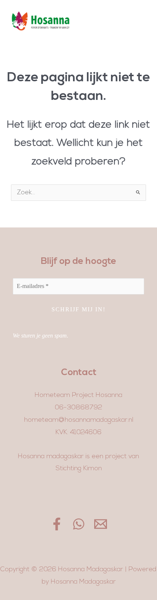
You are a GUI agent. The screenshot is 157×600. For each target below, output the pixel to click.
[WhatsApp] (78, 524)
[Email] (100, 524)
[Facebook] (56, 524)
